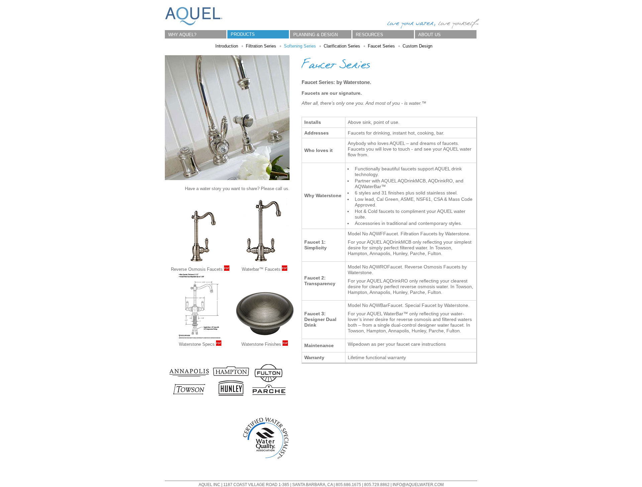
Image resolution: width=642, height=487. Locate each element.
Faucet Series (381, 46)
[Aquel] (194, 27)
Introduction (226, 46)
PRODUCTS (243, 34)
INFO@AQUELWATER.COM (418, 484)
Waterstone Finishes (262, 344)
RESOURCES (369, 34)
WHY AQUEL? (182, 34)
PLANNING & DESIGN (315, 34)
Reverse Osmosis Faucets (197, 269)
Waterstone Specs (197, 344)
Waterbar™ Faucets (262, 269)
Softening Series (300, 46)
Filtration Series (261, 46)
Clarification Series (342, 46)
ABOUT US (429, 34)
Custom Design (417, 46)
